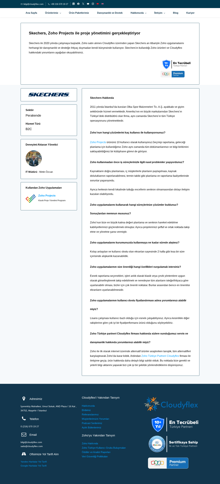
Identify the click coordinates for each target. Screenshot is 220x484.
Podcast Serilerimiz (92, 423)
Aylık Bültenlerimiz (91, 427)
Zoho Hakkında (90, 443)
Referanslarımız (90, 414)
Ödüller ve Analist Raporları (96, 452)
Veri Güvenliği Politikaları (95, 456)
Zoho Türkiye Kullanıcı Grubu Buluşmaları (104, 447)
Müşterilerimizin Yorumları (95, 418)
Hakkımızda (88, 405)
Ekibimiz (86, 410)
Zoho (41, 195)
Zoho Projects (98, 142)
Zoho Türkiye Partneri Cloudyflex (160, 356)
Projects (50, 195)
